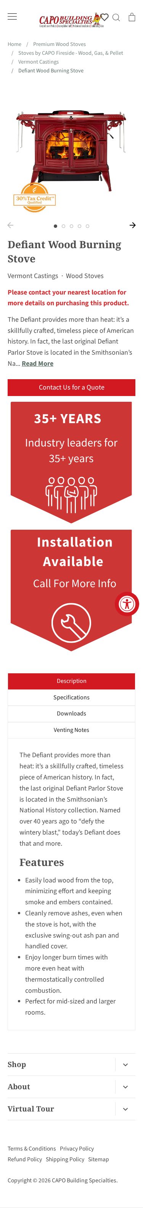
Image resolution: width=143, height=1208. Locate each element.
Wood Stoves (85, 276)
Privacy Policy (77, 1148)
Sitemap (98, 1159)
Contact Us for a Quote (71, 387)
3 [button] (71, 226)
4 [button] (79, 226)
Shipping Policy (65, 1159)
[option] (71, 151)
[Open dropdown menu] (125, 1064)
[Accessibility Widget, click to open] (127, 604)
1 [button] (55, 226)
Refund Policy (25, 1159)
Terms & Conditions (32, 1148)
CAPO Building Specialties (84, 1180)
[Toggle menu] (12, 16)
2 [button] (63, 226)
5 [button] (87, 226)
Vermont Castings (33, 276)
